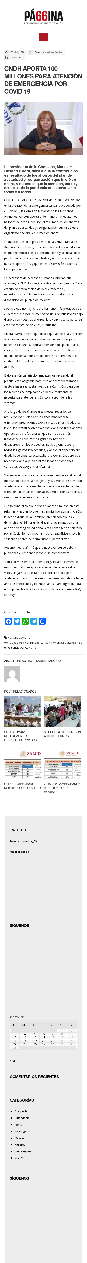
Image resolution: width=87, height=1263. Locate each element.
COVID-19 (24, 637)
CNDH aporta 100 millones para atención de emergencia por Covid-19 (43, 80)
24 (14, 1044)
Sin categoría (23, 1151)
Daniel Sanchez (48, 660)
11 (24, 1037)
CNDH (13, 637)
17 (14, 1041)
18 (24, 1041)
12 (35, 1037)
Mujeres (20, 1144)
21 (52, 1041)
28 (52, 1044)
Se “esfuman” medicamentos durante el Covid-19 (20, 736)
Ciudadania (16, 57)
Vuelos (19, 1158)
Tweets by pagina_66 (23, 841)
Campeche (22, 1111)
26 (35, 1044)
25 (24, 1044)
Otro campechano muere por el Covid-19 (22, 786)
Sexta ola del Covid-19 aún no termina (62, 734)
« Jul (12, 1060)
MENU (43, 37)
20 (43, 1041)
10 (14, 1037)
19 (35, 1041)
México (19, 1138)
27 (43, 1044)
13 (43, 1037)
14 (52, 1037)
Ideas (18, 1125)
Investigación (23, 1131)
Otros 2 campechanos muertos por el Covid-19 (62, 788)
